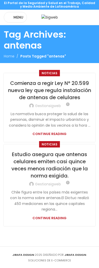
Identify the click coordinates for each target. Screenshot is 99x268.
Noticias (49, 73)
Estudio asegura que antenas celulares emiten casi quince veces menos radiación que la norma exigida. (49, 165)
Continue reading (49, 133)
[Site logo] (49, 17)
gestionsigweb (48, 105)
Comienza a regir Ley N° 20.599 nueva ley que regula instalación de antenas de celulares (49, 90)
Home (9, 56)
